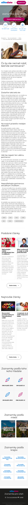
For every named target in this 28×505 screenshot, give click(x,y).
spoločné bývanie (18, 221)
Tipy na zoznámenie (12, 38)
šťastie (4, 217)
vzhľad (23, 217)
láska (10, 217)
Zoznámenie (10, 503)
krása (16, 217)
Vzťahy (19, 38)
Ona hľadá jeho (17, 503)
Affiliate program (9, 504)
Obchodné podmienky (17, 504)
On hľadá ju (23, 503)
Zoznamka (3, 38)
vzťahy (10, 221)
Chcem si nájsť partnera (14, 19)
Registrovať (21, 2)
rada (4, 221)
